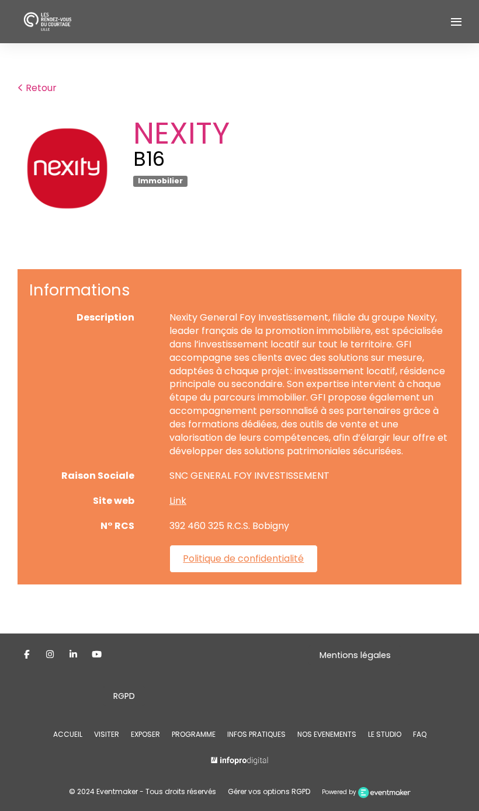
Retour (40, 88)
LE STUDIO (384, 734)
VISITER (106, 734)
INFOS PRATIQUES (256, 734)
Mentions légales (355, 655)
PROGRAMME (194, 734)
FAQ (419, 734)
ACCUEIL (67, 734)
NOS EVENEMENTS (326, 734)
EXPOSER (145, 734)
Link (177, 500)
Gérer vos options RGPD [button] (269, 791)
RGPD (124, 696)
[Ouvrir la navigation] (456, 21)
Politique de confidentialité (243, 558)
